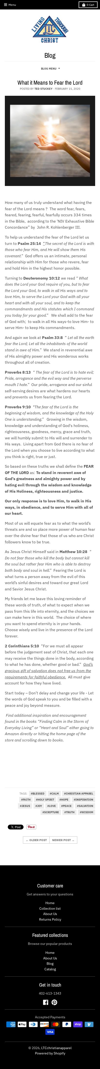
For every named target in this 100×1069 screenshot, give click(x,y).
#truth (69, 812)
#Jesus (25, 806)
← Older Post (36, 840)
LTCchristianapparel (56, 1048)
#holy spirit (45, 799)
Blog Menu (49, 68)
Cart (90, 5)
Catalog (50, 969)
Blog (50, 963)
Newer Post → (63, 840)
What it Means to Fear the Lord (50, 82)
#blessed (37, 793)
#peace (66, 806)
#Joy (38, 806)
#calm (54, 793)
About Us (50, 914)
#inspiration (83, 799)
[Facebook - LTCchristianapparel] (46, 1002)
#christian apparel (78, 793)
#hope (63, 799)
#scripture (50, 812)
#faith (26, 799)
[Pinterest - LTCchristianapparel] (54, 1002)
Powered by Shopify (50, 1053)
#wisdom (86, 812)
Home (50, 903)
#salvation (85, 806)
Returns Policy (50, 919)
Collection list (50, 908)
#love (51, 806)
